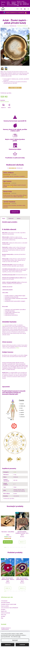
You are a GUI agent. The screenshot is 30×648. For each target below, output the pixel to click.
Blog (2, 618)
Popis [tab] (3, 218)
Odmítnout (8, 644)
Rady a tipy (3, 614)
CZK (17, 9)
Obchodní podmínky (5, 602)
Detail (21, 542)
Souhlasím (22, 644)
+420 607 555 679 (5, 629)
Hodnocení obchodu (15, 165)
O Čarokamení (4, 601)
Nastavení (15, 640)
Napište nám (4, 611)
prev (2, 519)
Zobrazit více (15, 212)
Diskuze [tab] (18, 218)
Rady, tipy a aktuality (9, 3)
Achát (3, 325)
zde (19, 636)
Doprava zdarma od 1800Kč (14, 3)
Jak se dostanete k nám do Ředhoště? (9, 607)
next (28, 519)
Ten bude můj (9, 542)
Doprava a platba (3, 3)
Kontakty (3, 609)
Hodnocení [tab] (11, 218)
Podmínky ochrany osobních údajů (8, 604)
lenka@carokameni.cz (6, 628)
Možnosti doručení (5, 101)
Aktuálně (3, 616)
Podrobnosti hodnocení (22, 26)
